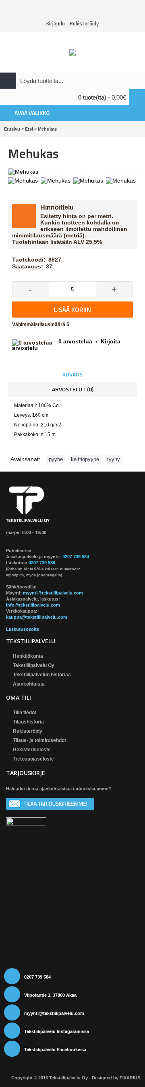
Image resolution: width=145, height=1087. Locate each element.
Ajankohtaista (29, 684)
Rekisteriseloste (32, 749)
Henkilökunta (28, 656)
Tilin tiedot (24, 712)
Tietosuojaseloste (33, 759)
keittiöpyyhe (85, 459)
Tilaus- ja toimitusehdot (39, 740)
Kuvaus (72, 374)
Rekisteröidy (27, 731)
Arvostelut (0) (72, 389)
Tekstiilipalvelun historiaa (42, 675)
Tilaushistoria (28, 722)
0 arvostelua (75, 341)
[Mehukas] (24, 179)
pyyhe (56, 459)
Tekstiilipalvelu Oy (33, 665)
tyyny (113, 459)
